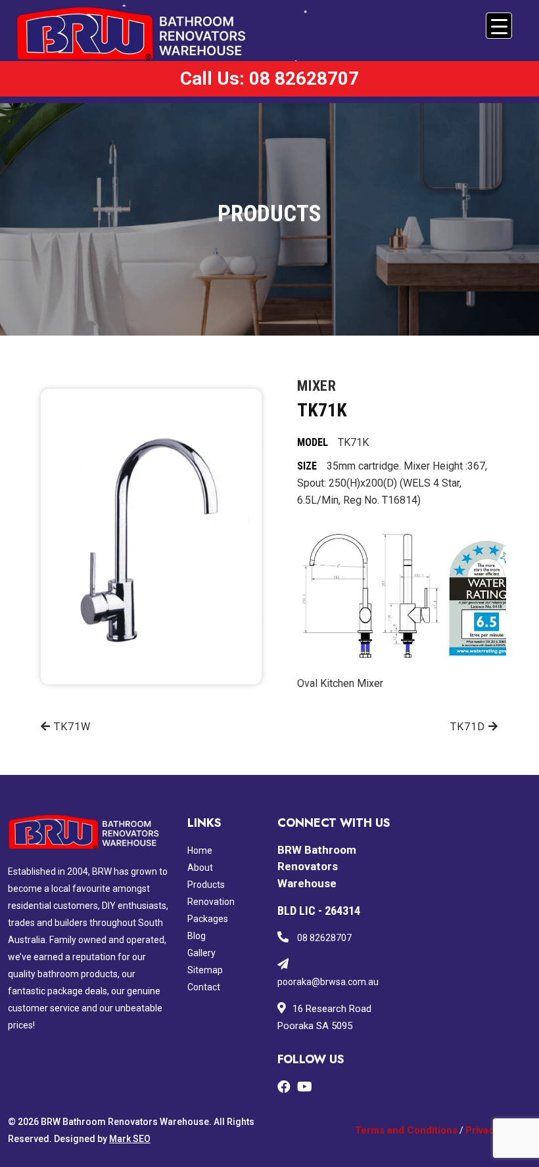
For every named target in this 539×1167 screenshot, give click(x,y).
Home (199, 850)
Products (206, 884)
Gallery (201, 953)
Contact (203, 987)
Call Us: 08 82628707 (269, 78)
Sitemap (205, 970)
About (200, 867)
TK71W (71, 726)
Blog (196, 936)
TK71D (469, 726)
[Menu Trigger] (499, 25)
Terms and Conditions (406, 1130)
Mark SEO (130, 1139)
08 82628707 (323, 938)
